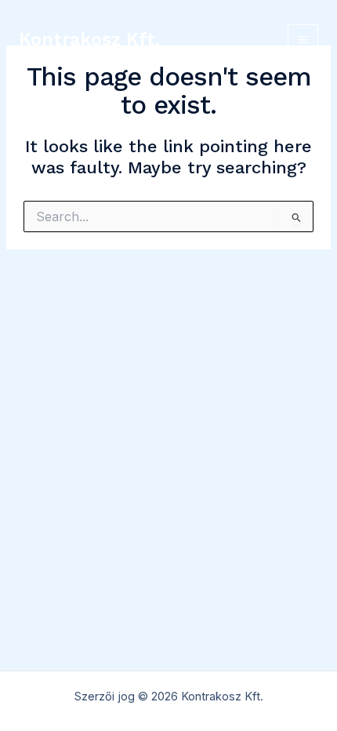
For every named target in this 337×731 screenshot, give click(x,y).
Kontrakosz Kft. (89, 39)
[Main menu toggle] (303, 39)
